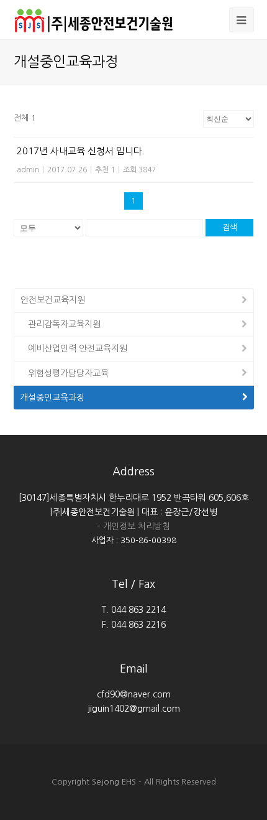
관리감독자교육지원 (64, 324)
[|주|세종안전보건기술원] (97, 18)
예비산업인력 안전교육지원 (77, 348)
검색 (229, 227)
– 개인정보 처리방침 (133, 526)
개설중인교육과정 (52, 397)
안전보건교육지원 (52, 300)
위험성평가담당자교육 (68, 373)
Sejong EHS (114, 782)
